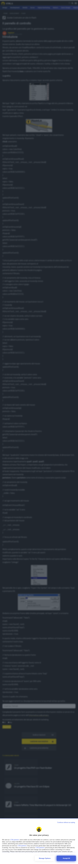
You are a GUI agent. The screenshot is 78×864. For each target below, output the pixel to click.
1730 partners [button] (14, 840)
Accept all (66, 858)
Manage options (45, 858)
